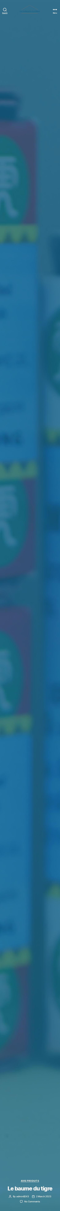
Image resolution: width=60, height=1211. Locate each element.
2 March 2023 (43, 1196)
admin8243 (22, 1196)
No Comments (32, 1201)
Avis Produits (30, 1181)
